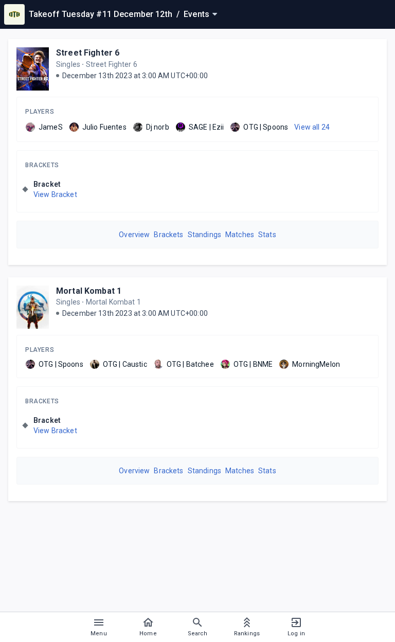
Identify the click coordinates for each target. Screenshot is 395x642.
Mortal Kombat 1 (88, 291)
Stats (267, 234)
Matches (239, 234)
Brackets (42, 165)
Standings (204, 234)
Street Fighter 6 (87, 53)
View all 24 (312, 127)
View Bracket (55, 194)
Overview (134, 234)
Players (39, 111)
